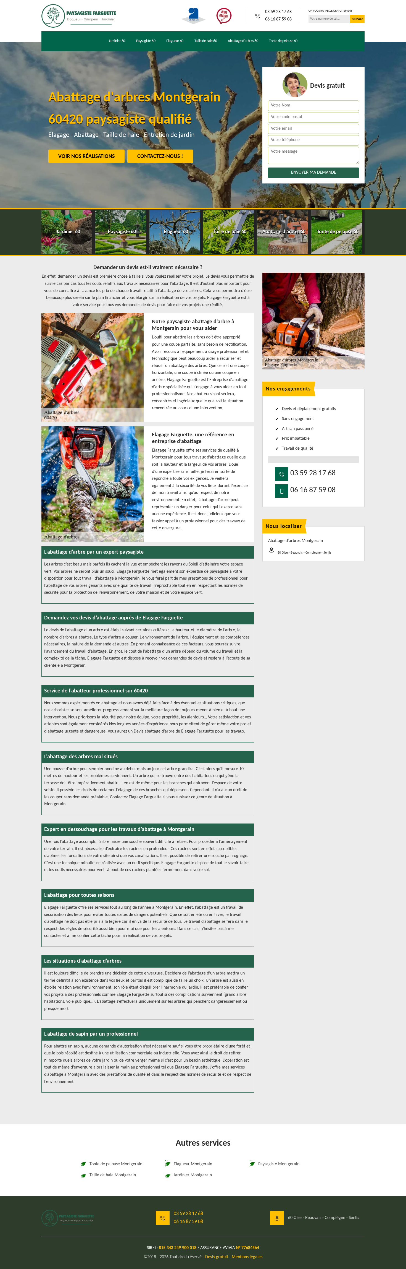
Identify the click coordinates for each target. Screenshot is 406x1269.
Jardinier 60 (117, 41)
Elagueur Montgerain (193, 1164)
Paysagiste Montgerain (278, 1164)
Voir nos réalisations (86, 156)
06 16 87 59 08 (278, 19)
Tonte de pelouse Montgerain (115, 1164)
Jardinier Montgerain (193, 1175)
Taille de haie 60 (205, 41)
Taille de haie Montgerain (112, 1175)
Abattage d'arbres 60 (243, 41)
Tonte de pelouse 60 (283, 41)
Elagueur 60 (174, 41)
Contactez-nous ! (160, 156)
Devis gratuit (216, 1257)
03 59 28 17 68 (278, 12)
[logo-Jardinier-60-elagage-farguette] (78, 16)
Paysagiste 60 (145, 41)
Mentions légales (247, 1257)
